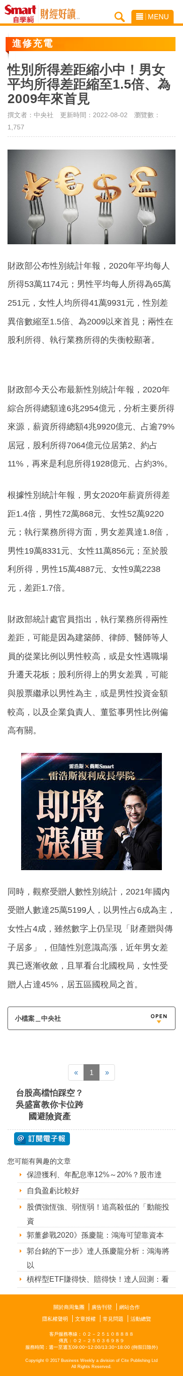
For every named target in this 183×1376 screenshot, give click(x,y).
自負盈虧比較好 (53, 1191)
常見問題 (113, 1319)
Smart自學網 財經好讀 (60, 14)
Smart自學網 (23, 14)
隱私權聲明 (55, 1319)
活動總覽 (140, 1319)
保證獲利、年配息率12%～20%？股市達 (94, 1175)
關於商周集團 (68, 1307)
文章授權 (85, 1319)
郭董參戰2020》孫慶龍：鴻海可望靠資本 (95, 1235)
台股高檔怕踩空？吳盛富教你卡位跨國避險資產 (50, 1104)
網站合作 (129, 1307)
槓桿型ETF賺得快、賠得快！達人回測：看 (98, 1279)
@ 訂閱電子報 (42, 1138)
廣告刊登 (102, 1307)
